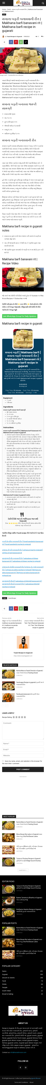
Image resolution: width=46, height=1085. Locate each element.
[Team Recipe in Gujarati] (3, 36)
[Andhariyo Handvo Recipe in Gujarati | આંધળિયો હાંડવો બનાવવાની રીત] (8, 912)
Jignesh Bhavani (36, 1078)
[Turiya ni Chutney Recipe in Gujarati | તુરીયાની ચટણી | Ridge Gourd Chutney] (8, 862)
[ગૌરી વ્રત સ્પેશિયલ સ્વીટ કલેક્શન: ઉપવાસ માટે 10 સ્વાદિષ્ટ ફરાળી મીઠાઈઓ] (8, 849)
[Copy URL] (26, 42)
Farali (9, 9)
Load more (22, 870)
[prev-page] (3, 705)
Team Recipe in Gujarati (14, 36)
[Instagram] (26, 1067)
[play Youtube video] (23, 279)
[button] (20, 384)
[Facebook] (11, 42)
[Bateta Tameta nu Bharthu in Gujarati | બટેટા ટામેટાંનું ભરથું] (8, 901)
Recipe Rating (7, 717)
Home (4, 9)
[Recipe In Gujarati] (23, 1011)
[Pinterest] (16, 42)
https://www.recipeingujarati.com (23, 656)
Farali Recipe (12, 598)
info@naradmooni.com (18, 1052)
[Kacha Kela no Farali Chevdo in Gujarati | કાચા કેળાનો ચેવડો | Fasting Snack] (8, 674)
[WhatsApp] (21, 42)
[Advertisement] (23, 791)
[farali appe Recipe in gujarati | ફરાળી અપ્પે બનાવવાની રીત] (8, 685)
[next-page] (7, 705)
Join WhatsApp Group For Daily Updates (19, 316)
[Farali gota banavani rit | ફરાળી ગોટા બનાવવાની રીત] (8, 697)
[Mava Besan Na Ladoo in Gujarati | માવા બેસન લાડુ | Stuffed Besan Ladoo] (8, 837)
